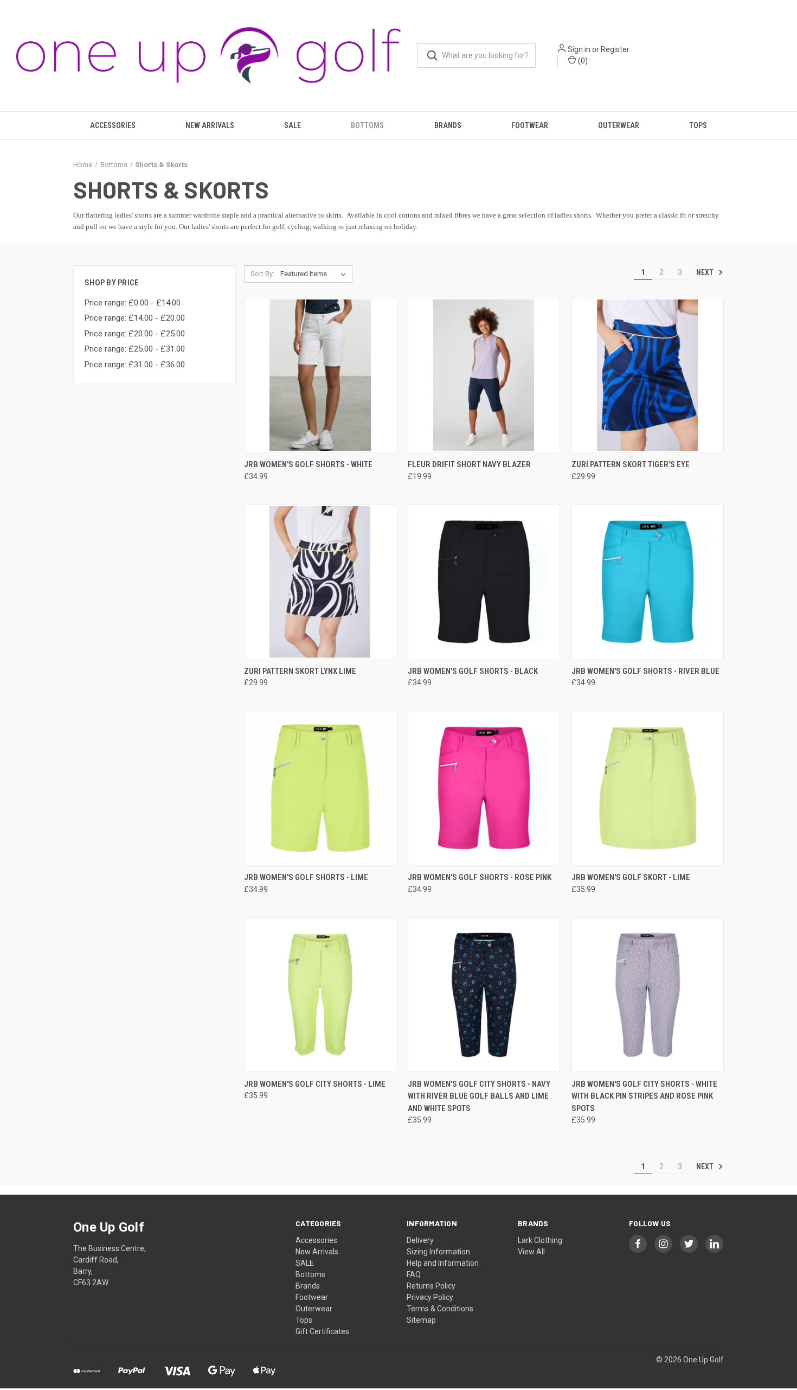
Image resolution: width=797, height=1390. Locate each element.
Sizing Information (438, 1251)
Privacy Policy (430, 1297)
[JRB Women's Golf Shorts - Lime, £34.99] (320, 788)
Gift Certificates (322, 1331)
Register (615, 49)
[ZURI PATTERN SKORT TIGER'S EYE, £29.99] (648, 375)
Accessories (113, 125)
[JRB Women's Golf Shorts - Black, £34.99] (484, 582)
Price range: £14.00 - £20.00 (135, 318)
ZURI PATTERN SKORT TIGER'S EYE (630, 464)
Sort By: (262, 274)
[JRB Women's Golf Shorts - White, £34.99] (320, 375)
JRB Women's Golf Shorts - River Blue (645, 671)
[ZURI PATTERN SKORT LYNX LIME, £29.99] (320, 582)
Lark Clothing (540, 1240)
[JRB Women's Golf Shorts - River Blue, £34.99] (648, 582)
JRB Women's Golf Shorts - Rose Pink (479, 877)
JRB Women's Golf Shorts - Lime (306, 877)
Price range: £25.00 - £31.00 (135, 349)
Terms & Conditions (440, 1308)
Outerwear (618, 125)
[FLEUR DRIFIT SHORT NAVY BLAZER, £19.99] (484, 375)
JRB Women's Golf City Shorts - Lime (314, 1084)
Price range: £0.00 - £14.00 (133, 303)
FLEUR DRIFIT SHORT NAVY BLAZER (469, 464)
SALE (292, 125)
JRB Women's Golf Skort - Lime (630, 877)
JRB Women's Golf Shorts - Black (473, 671)
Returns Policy (431, 1285)
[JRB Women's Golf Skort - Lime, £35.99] (648, 788)
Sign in (579, 49)
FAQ (414, 1274)
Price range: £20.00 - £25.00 (135, 334)
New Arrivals (209, 125)
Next (705, 272)
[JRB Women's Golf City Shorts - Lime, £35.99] (320, 995)
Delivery (420, 1240)
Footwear (529, 125)
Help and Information (443, 1263)
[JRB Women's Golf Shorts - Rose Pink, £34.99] (484, 788)
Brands (447, 125)
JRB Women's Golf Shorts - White (308, 464)
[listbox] (315, 274)
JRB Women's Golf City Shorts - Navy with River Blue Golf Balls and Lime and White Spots (479, 1096)
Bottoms (367, 125)
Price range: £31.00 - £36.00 (135, 364)
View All (531, 1251)
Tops (698, 125)
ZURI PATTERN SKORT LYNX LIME (300, 671)
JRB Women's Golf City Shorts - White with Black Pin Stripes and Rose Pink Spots (644, 1096)
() (582, 60)
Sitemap (421, 1320)
